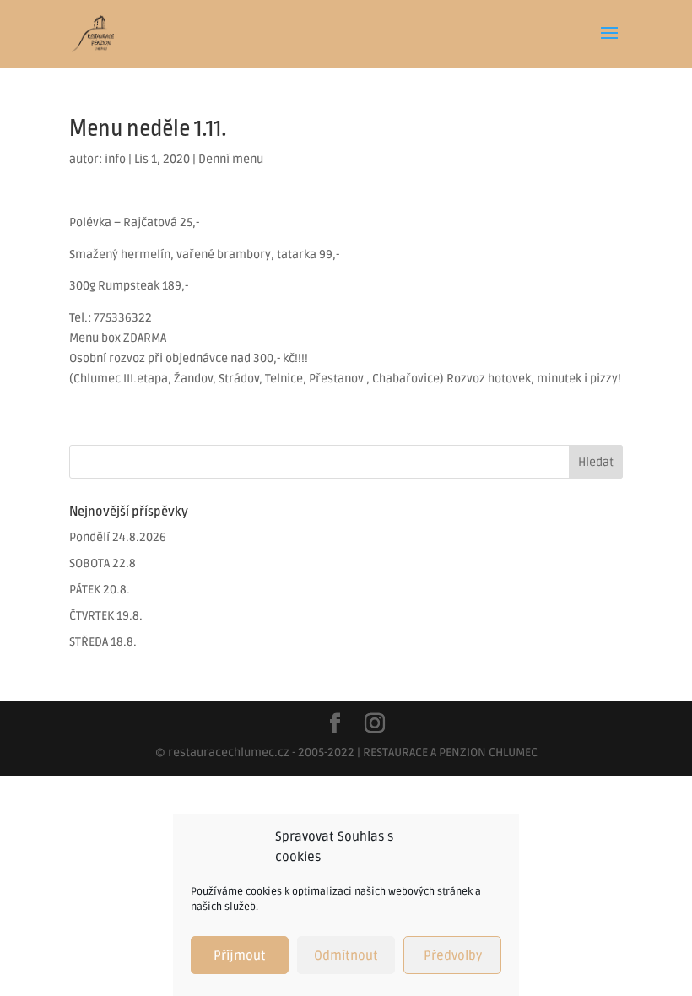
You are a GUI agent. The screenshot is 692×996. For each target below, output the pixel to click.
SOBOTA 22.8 (102, 563)
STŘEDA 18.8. (103, 642)
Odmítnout (346, 955)
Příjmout (240, 955)
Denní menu (230, 159)
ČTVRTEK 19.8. (106, 616)
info (115, 159)
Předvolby (453, 955)
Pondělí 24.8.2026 (117, 537)
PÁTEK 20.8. (99, 589)
